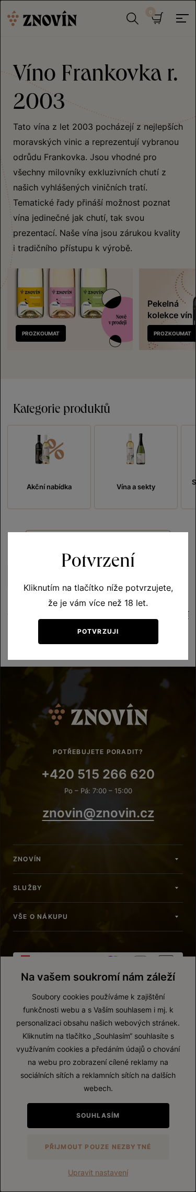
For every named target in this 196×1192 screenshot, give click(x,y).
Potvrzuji (98, 631)
